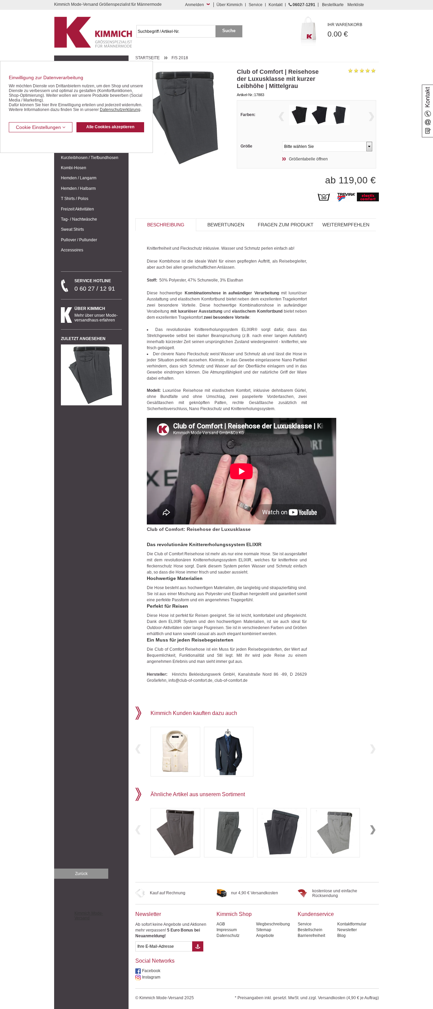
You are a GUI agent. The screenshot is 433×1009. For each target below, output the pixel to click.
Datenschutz (228, 935)
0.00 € (344, 30)
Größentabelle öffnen (308, 159)
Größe (246, 146)
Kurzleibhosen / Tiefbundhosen (89, 157)
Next (371, 116)
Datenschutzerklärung (120, 109)
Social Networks (155, 961)
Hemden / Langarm (78, 178)
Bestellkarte (333, 4)
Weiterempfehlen (345, 224)
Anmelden (194, 4)
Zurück (81, 873)
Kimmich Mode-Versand (88, 915)
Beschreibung (165, 224)
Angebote (265, 935)
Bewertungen (225, 224)
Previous (281, 116)
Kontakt (275, 4)
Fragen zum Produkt (286, 224)
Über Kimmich (229, 4)
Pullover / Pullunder (79, 240)
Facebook (151, 970)
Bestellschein (310, 929)
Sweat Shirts (72, 229)
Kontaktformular (351, 924)
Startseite (147, 57)
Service (256, 4)
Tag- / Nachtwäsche (79, 219)
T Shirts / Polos (74, 198)
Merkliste (355, 4)
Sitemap (263, 929)
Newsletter (148, 914)
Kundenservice (316, 914)
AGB (220, 924)
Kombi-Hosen (73, 167)
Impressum (226, 929)
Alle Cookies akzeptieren (110, 127)
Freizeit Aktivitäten (77, 209)
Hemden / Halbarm (78, 188)
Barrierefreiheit (311, 935)
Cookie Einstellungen (39, 127)
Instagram (151, 977)
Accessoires (72, 250)
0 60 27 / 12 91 (94, 285)
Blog (341, 935)
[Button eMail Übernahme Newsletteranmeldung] (197, 946)
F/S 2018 (180, 57)
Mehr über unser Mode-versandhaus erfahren (96, 314)
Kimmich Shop (234, 914)
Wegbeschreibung (273, 924)
